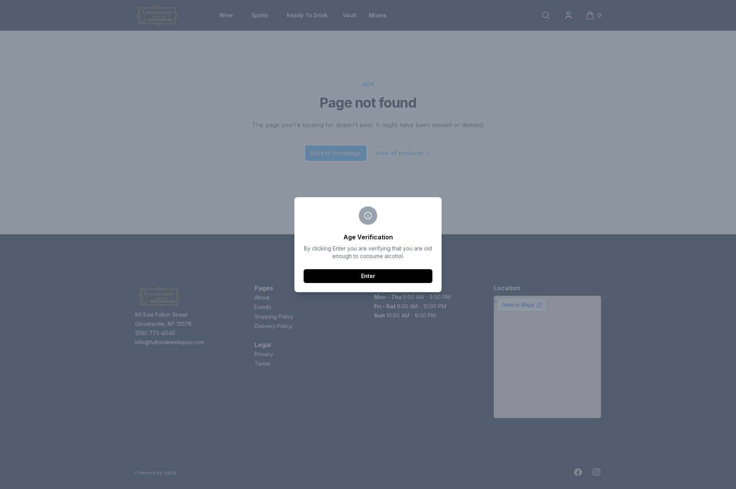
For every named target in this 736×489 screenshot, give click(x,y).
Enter (368, 276)
